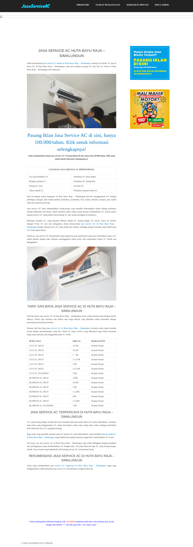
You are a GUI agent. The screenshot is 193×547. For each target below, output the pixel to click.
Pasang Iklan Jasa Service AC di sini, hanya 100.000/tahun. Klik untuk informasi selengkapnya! (71, 142)
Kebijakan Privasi (137, 5)
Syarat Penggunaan (108, 5)
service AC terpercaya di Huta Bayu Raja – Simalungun (80, 465)
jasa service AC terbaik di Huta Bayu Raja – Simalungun (67, 63)
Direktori (83, 5)
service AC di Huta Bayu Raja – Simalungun (70, 328)
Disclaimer (162, 5)
